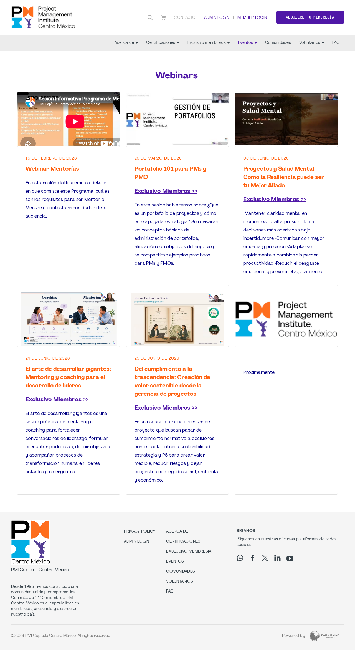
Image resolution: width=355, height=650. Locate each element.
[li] (277, 558)
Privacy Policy (140, 532)
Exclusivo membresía (206, 43)
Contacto (185, 18)
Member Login (252, 18)
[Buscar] (150, 17)
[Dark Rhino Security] (324, 636)
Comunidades (278, 43)
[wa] (240, 558)
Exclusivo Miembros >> (166, 191)
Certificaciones (160, 43)
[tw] (265, 558)
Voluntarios (309, 43)
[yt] (289, 558)
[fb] (252, 558)
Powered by (293, 636)
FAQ (336, 43)
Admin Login (216, 18)
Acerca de (124, 43)
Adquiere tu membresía (310, 17)
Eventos (245, 43)
